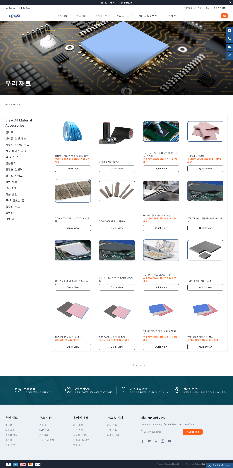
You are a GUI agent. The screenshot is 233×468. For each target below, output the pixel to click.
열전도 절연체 (14, 169)
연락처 (76, 445)
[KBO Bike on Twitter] (149, 441)
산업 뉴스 (112, 429)
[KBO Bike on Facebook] (142, 441)
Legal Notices (178, 464)
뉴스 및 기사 (123, 15)
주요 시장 (81, 15)
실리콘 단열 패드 (15, 138)
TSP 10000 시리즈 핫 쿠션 (68, 337)
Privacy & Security (164, 464)
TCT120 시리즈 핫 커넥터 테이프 (71, 156)
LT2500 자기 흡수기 (109, 162)
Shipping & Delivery (194, 464)
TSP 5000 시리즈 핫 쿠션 (200, 337)
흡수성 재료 (12, 206)
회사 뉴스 (112, 424)
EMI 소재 (11, 188)
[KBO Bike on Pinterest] (156, 441)
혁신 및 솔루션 (147, 15)
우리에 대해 (101, 15)
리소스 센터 (113, 435)
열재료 (9, 132)
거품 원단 (11, 194)
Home (8, 104)
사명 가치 (78, 429)
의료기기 (43, 424)
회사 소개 (78, 424)
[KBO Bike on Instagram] (162, 441)
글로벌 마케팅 (80, 435)
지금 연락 (168, 15)
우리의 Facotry (81, 440)
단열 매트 (11, 219)
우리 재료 (62, 15)
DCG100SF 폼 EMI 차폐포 (112, 221)
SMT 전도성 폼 (14, 200)
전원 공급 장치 (46, 440)
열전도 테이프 (14, 175)
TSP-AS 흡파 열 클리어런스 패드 (71, 280)
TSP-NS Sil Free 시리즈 (199, 280)
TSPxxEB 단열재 (195, 156)
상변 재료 (11, 181)
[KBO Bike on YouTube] (169, 441)
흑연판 (9, 212)
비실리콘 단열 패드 (17, 144)
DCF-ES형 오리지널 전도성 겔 (158, 215)
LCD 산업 (44, 429)
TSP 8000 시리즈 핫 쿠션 (112, 337)
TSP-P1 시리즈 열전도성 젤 (157, 274)
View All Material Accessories (18, 122)
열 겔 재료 (11, 157)
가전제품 (43, 435)
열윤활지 (10, 163)
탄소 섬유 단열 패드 (17, 150)
